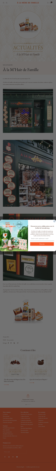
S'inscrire (42, 244)
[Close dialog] (54, 221)
